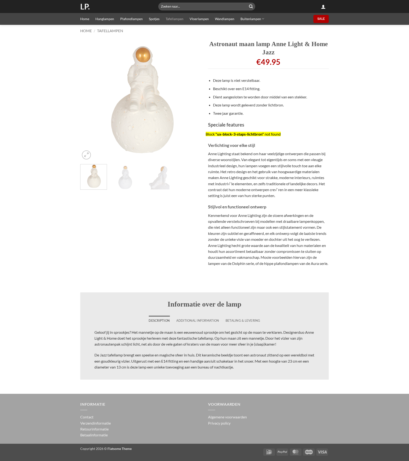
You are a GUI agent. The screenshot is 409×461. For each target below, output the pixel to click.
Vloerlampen (199, 19)
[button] (323, 6)
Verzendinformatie (95, 423)
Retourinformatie (94, 429)
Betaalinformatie (94, 435)
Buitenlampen (250, 19)
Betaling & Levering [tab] (243, 320)
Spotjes (154, 19)
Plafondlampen (131, 19)
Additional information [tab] (197, 320)
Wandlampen (224, 19)
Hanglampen (104, 19)
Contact (86, 417)
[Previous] (88, 100)
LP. (85, 6)
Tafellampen (174, 19)
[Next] (192, 100)
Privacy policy (219, 423)
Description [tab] (159, 320)
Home (84, 19)
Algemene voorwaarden (227, 417)
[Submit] (251, 6)
